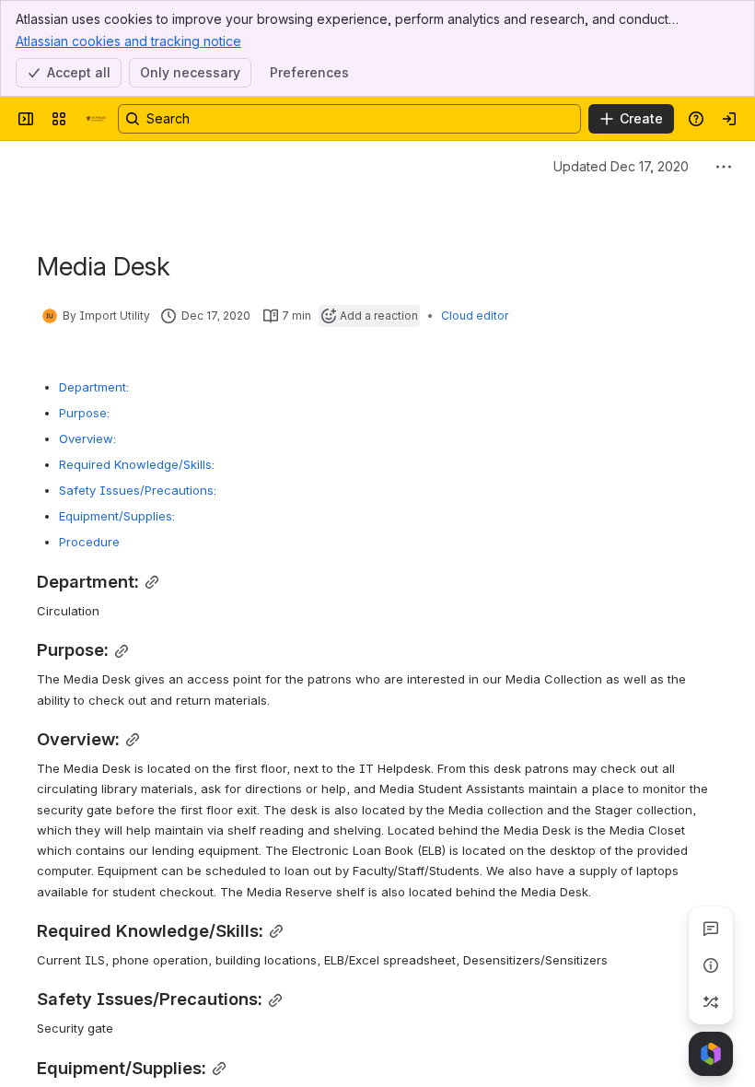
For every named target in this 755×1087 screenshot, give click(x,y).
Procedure (89, 541)
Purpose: (84, 412)
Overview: (87, 438)
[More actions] (723, 166)
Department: (94, 387)
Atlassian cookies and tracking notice (128, 41)
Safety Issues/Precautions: (137, 490)
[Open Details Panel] (711, 965)
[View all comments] (711, 928)
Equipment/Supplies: (117, 515)
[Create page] (711, 1002)
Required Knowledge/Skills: (137, 464)
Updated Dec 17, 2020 (621, 166)
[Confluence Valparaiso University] (95, 119)
